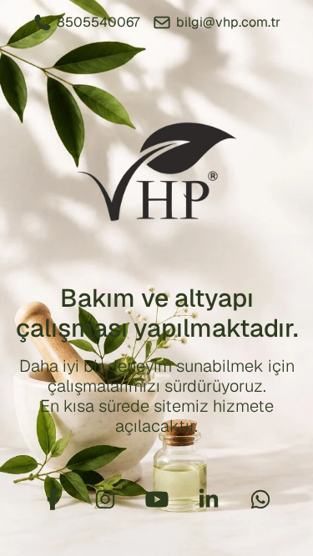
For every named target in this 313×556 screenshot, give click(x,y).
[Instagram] (105, 499)
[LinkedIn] (208, 499)
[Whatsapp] (260, 499)
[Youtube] (157, 499)
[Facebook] (53, 499)
